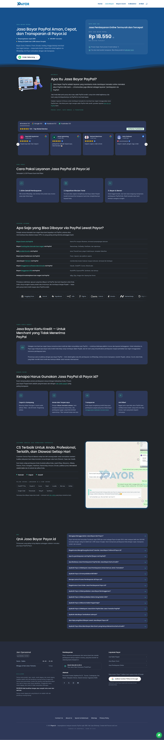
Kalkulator (132, 4)
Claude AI (32, 486)
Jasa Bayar (109, 4)
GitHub (70, 486)
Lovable (54, 486)
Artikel (141, 4)
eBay (71, 275)
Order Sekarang (28, 57)
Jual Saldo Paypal (114, 657)
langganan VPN (26, 271)
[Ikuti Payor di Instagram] (73, 683)
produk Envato (24, 251)
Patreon (28, 261)
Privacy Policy (104, 718)
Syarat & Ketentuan (81, 718)
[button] (37, 123)
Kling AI (41, 491)
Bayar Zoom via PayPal (24, 241)
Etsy (75, 275)
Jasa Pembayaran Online (116, 665)
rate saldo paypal (61, 383)
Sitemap (94, 718)
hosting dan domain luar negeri (32, 246)
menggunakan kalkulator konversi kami (97, 410)
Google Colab (21, 491)
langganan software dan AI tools (33, 266)
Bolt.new (62, 486)
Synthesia (49, 491)
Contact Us (59, 718)
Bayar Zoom (121, 4)
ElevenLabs (32, 491)
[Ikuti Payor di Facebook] (64, 683)
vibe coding (52, 495)
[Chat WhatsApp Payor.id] (159, 735)
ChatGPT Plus (22, 486)
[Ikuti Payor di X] (69, 683)
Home (100, 4)
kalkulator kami (129, 50)
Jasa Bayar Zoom (114, 661)
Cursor (40, 486)
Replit (47, 486)
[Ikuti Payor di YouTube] (78, 683)
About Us (69, 718)
